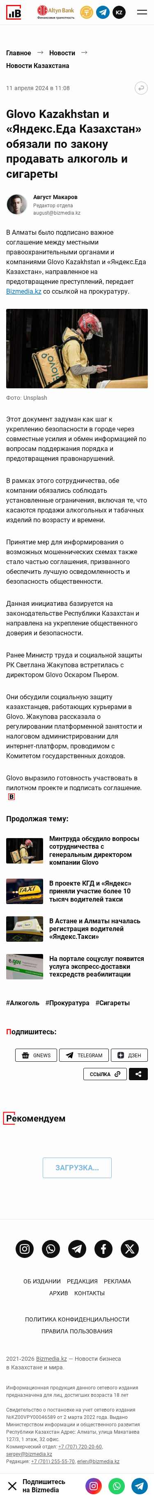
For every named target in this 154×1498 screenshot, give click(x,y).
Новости (62, 53)
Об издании (42, 1281)
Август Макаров (55, 197)
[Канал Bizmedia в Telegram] (77, 1249)
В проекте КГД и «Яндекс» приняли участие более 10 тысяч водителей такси (90, 891)
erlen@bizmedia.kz (98, 1461)
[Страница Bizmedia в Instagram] (25, 1249)
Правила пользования (77, 1331)
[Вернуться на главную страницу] (141, 88)
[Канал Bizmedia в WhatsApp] (51, 1249)
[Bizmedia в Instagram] (93, 1486)
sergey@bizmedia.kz (29, 1454)
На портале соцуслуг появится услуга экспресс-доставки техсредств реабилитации (96, 966)
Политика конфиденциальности (77, 1319)
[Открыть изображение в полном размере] (77, 348)
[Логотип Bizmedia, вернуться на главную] (13, 12)
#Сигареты (113, 1003)
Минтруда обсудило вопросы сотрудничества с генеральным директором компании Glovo (94, 850)
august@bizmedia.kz (56, 213)
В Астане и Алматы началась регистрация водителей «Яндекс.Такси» (94, 928)
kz (119, 12)
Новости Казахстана (37, 66)
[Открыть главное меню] (142, 12)
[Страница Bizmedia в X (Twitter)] (130, 1249)
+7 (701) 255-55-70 (53, 1461)
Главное (18, 53)
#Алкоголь (22, 1003)
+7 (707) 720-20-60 (80, 1447)
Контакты (89, 1293)
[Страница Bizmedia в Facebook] (103, 1249)
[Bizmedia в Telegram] (139, 1486)
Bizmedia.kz (23, 291)
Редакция (82, 1281)
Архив (58, 1293)
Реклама (117, 1281)
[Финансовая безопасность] (55, 12)
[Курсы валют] (87, 12)
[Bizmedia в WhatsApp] (116, 1486)
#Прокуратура (68, 1003)
